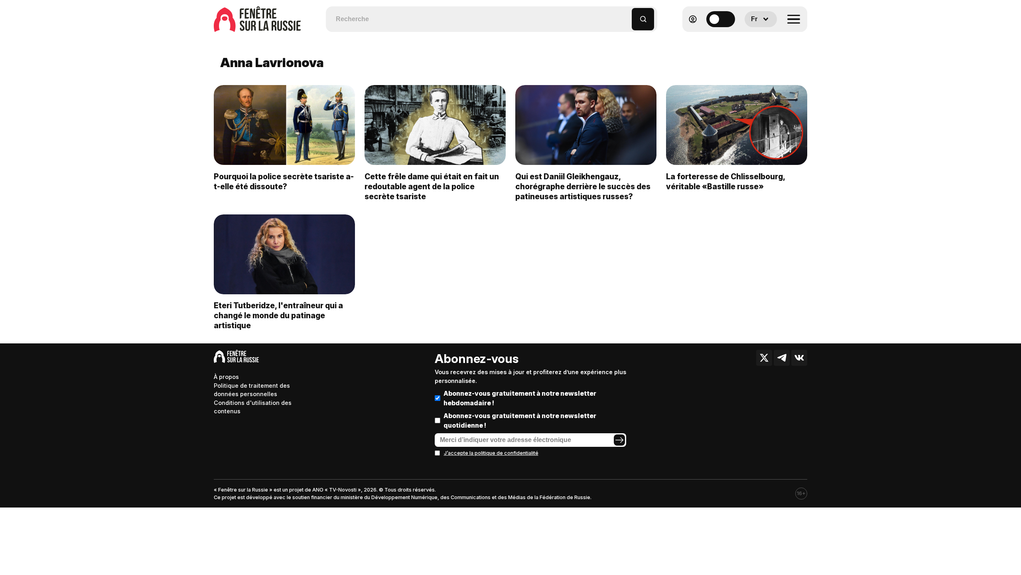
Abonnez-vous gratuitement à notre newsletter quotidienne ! (519, 420)
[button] (626, 15)
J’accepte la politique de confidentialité (491, 453)
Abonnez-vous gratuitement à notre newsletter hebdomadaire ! (519, 398)
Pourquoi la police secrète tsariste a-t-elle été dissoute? (284, 181)
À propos (226, 376)
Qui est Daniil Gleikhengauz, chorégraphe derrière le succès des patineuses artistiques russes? (582, 186)
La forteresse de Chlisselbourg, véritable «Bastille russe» (725, 181)
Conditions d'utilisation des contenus (253, 407)
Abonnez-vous (476, 358)
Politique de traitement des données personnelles (252, 390)
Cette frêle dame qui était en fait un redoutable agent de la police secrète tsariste (432, 186)
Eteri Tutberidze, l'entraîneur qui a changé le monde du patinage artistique (278, 315)
